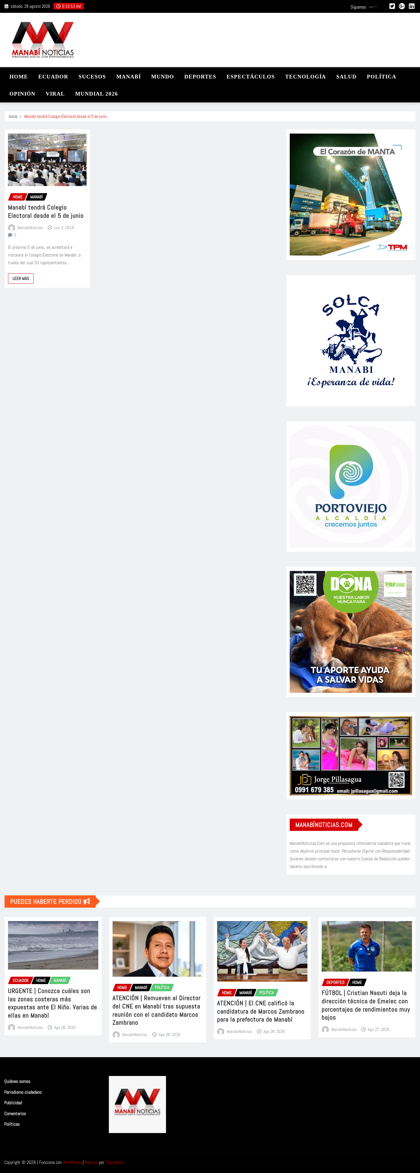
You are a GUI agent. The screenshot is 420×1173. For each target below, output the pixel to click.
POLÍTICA (381, 77)
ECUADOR (53, 77)
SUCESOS (92, 77)
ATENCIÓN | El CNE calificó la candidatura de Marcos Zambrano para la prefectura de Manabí (261, 1011)
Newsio (91, 1162)
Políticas (12, 1124)
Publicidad (13, 1103)
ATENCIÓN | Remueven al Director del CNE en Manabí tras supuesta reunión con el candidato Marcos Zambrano (157, 1010)
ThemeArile (114, 1162)
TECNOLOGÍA (305, 77)
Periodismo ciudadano (23, 1092)
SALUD (346, 77)
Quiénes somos (17, 1081)
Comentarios (15, 1114)
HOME (18, 77)
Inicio (13, 116)
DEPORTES (200, 77)
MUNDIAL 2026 (96, 94)
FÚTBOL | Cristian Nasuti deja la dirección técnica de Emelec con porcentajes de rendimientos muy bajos (366, 1005)
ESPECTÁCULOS (251, 77)
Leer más (21, 278)
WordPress (72, 1162)
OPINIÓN (22, 94)
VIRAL (55, 94)
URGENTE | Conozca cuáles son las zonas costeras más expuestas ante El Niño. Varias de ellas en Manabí (52, 1003)
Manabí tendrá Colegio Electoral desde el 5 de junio (65, 116)
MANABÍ (128, 77)
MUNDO (162, 77)
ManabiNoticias (30, 227)
